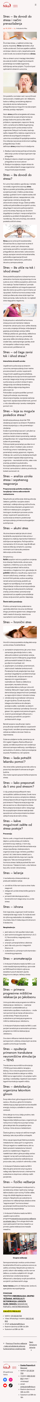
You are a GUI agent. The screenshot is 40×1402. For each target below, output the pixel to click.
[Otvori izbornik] (35, 4)
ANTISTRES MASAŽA (20, 1307)
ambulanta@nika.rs (17, 1324)
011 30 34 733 (16, 1316)
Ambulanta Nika (21, 28)
